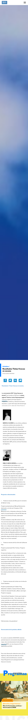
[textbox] (14, 395)
